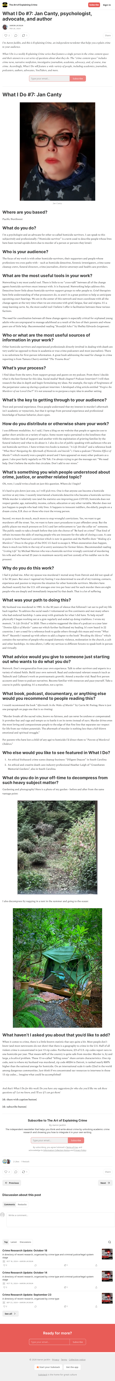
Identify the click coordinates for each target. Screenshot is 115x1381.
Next (103, 1182)
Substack (42, 1374)
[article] (57, 1258)
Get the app (72, 1367)
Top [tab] (6, 1242)
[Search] (110, 1242)
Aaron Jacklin (16, 26)
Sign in (107, 4)
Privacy (55, 1359)
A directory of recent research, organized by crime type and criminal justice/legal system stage (48, 1256)
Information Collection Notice (56, 1150)
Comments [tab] (9, 1204)
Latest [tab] (14, 1242)
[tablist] (15, 1204)
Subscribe (94, 4)
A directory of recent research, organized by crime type (30, 1298)
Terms (64, 1359)
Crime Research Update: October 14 (24, 1272)
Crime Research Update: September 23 (26, 1294)
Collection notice (77, 1359)
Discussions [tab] (25, 1242)
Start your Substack (49, 1367)
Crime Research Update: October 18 (24, 1250)
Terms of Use (72, 1147)
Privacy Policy (80, 1150)
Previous (14, 1182)
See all (8, 1313)
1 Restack (25, 1161)
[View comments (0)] (16, 35)
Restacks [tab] (22, 1204)
